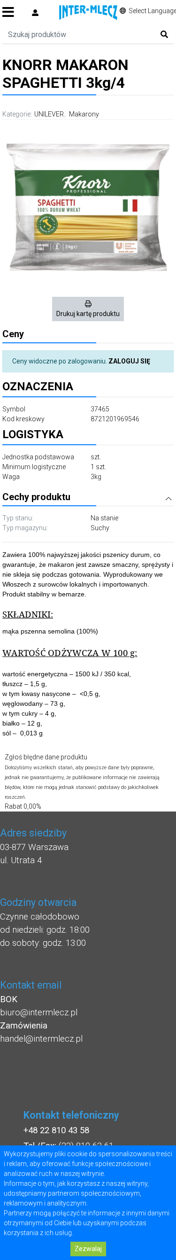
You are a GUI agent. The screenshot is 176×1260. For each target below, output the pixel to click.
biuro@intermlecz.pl (38, 1012)
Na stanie (104, 518)
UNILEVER (49, 114)
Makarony (84, 114)
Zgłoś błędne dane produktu (46, 757)
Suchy (100, 528)
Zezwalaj (88, 1248)
